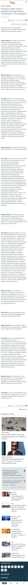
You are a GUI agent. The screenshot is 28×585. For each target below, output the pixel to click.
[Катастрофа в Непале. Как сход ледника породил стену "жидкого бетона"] (14, 424)
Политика (13, 492)
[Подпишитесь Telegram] (15, 566)
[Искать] (24, 583)
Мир (12, 503)
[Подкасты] (2, 570)
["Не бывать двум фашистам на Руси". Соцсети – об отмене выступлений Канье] (14, 448)
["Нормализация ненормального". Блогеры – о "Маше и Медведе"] (6, 531)
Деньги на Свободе (16, 516)
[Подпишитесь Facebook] (5, 566)
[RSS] (22, 566)
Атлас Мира (5, 432)
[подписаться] (5, 570)
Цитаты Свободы (7, 457)
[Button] (11, 20)
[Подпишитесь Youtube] (12, 566)
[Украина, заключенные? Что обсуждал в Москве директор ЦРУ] (6, 494)
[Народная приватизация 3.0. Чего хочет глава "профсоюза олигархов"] (6, 518)
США (12, 542)
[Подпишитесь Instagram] (18, 566)
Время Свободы (6, 6)
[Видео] (17, 583)
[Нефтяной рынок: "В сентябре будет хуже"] (6, 555)
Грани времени (15, 553)
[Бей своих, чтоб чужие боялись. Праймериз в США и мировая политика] (6, 544)
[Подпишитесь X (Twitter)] (9, 566)
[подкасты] (11, 583)
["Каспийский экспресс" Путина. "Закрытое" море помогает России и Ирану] (6, 505)
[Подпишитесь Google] (2, 566)
